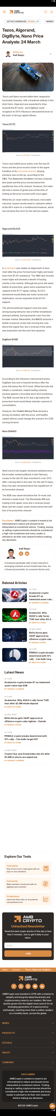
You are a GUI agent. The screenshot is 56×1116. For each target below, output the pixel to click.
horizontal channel (26, 171)
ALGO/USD (26, 260)
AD (52, 1)
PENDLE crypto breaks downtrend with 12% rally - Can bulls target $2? (41, 656)
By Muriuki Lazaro (37, 643)
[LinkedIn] (27, 553)
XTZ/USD (25, 155)
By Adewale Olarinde (39, 603)
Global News (35, 629)
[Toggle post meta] (51, 53)
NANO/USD (25, 462)
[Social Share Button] (52, 1106)
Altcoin (33, 589)
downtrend (9, 268)
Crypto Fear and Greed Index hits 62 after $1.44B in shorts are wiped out (27, 755)
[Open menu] (4, 12)
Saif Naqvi (18, 55)
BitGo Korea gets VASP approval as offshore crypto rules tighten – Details (40, 636)
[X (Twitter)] (21, 553)
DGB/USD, (26, 370)
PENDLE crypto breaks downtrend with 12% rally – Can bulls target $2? (25, 738)
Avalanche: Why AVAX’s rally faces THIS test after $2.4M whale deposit (41, 616)
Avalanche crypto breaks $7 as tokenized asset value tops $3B (41, 596)
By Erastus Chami (37, 623)
